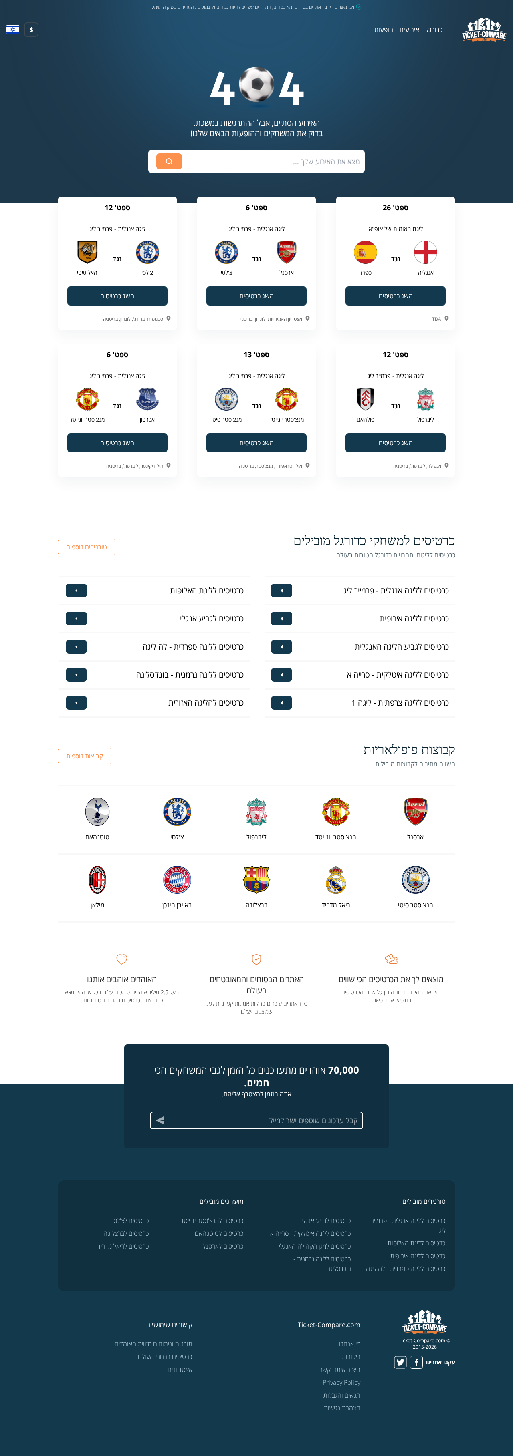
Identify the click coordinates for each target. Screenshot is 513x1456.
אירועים (409, 29)
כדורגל (434, 29)
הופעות (383, 29)
